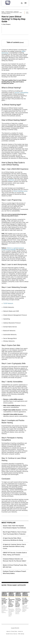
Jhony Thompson (6, 24)
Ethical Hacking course (20, 191)
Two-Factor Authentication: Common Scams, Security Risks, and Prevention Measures (18, 602)
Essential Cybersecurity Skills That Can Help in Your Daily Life (4, 601)
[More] (26, 29)
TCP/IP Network (8, 303)
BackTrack (11, 180)
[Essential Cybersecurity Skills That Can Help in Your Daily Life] (5, 589)
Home (3, 11)
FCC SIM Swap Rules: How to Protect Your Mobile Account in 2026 (25, 601)
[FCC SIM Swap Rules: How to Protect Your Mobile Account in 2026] (25, 589)
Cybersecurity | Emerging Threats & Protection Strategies (10, 12)
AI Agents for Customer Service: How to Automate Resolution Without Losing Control (14, 546)
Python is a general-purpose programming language (13, 248)
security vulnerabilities (21, 92)
